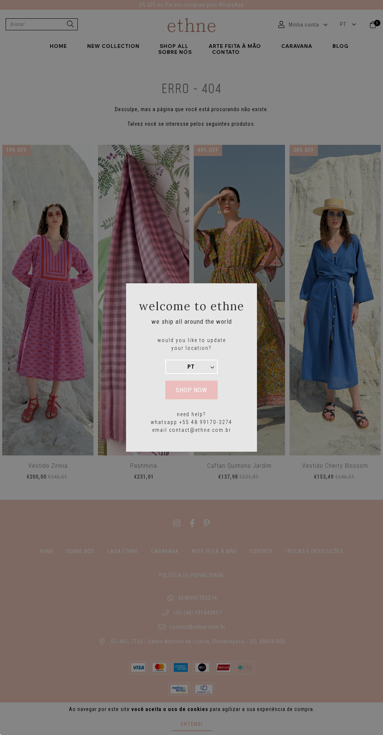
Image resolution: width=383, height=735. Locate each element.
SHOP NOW (191, 390)
